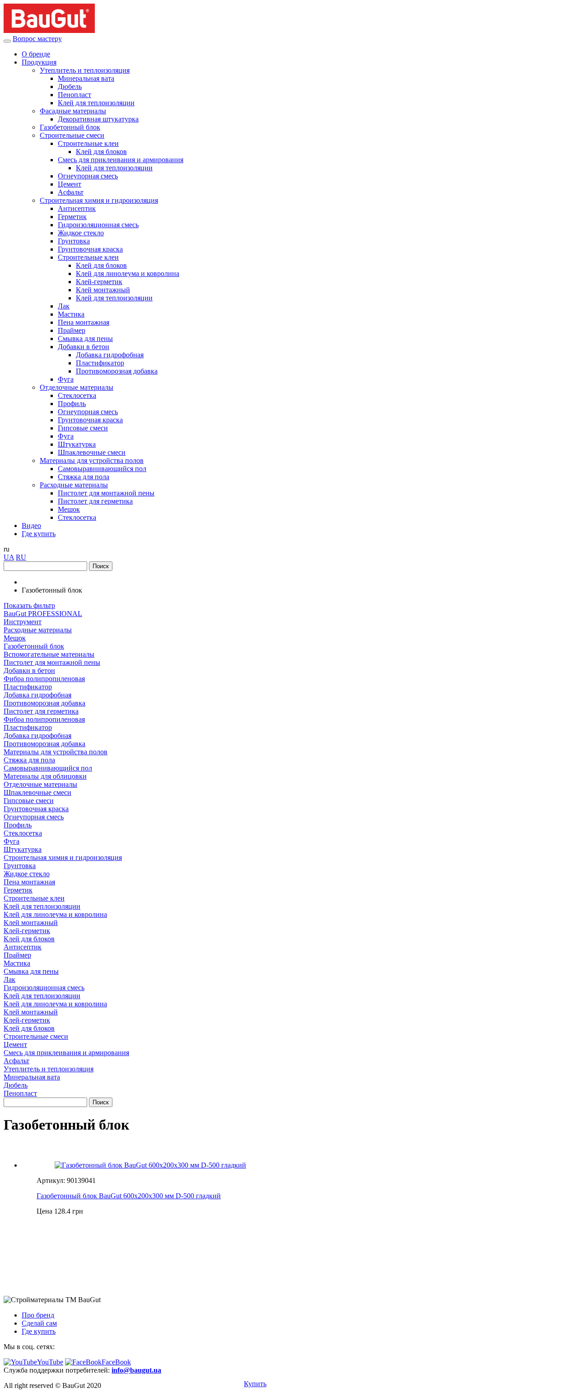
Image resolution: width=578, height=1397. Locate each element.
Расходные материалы (74, 485)
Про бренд (38, 1315)
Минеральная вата (86, 78)
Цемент (69, 184)
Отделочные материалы (76, 387)
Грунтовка (74, 241)
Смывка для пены (85, 338)
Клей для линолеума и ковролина (127, 273)
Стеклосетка (77, 395)
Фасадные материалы (73, 111)
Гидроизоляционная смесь (98, 225)
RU (21, 557)
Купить (255, 1384)
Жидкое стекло (81, 233)
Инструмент (23, 622)
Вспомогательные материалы (49, 654)
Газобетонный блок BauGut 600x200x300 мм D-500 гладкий (129, 1196)
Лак (64, 306)
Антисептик (77, 208)
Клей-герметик (99, 281)
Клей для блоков (101, 151)
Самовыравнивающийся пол (102, 468)
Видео (31, 525)
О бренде (36, 54)
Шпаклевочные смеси (92, 452)
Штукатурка (77, 444)
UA (9, 557)
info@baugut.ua (136, 1370)
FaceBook (116, 1362)
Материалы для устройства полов (92, 460)
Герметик (72, 216)
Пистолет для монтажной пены (106, 493)
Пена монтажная (83, 322)
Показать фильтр (29, 605)
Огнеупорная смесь (88, 176)
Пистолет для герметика (95, 501)
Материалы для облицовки (45, 776)
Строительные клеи (88, 143)
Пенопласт (74, 94)
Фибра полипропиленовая (44, 678)
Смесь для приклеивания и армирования (120, 160)
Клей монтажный (103, 290)
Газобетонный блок (70, 127)
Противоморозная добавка (117, 371)
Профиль (72, 403)
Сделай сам (39, 1323)
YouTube (50, 1362)
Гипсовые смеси (83, 428)
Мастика (71, 314)
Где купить (39, 533)
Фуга (66, 379)
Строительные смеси (72, 135)
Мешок (69, 509)
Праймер (71, 330)
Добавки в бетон (83, 346)
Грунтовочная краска (90, 249)
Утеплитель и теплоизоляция (85, 70)
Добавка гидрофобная (110, 355)
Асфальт (71, 192)
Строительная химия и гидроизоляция (99, 200)
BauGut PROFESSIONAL (43, 613)
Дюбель (70, 86)
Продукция (39, 62)
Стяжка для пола (83, 477)
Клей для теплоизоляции (96, 103)
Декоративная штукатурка (98, 119)
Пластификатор (100, 363)
